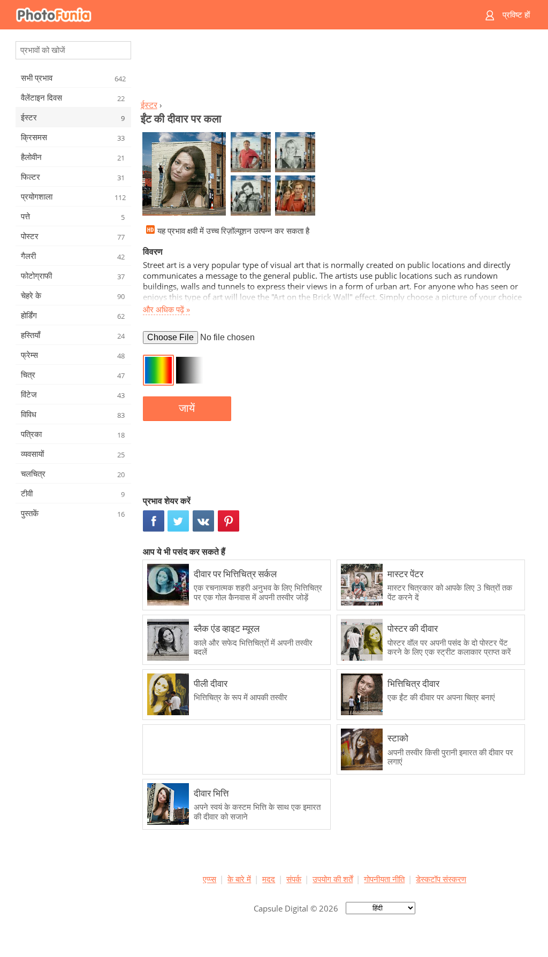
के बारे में (239, 879)
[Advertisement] (334, 67)
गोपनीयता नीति (384, 879)
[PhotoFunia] (232, 14)
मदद (268, 879)
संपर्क (293, 879)
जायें (187, 408)
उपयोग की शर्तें (333, 879)
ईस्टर (149, 105)
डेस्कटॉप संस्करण (441, 879)
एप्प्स (209, 879)
